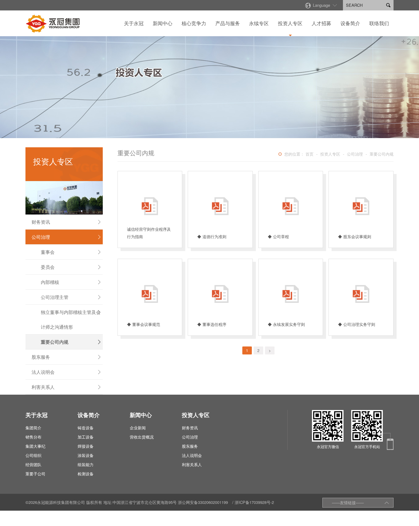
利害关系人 (67, 387)
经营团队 (33, 464)
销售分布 (33, 437)
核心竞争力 (194, 23)
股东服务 (67, 357)
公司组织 (33, 455)
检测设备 (86, 474)
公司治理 (67, 237)
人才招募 (321, 23)
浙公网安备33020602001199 (203, 502)
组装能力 (86, 464)
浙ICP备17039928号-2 (254, 502)
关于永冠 (134, 23)
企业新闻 (138, 428)
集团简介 (33, 428)
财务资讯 (67, 222)
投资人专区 (290, 23)
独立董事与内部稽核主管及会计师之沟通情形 (71, 319)
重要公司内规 (71, 341)
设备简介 (350, 23)
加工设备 (86, 437)
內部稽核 (71, 282)
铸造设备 (86, 428)
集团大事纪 (35, 446)
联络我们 (379, 23)
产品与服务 (227, 23)
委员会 (71, 267)
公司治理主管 (71, 297)
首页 (309, 154)
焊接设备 (86, 446)
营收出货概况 (142, 437)
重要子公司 (35, 474)
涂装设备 (86, 455)
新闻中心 (162, 23)
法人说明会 (67, 372)
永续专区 (259, 23)
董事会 (71, 252)
